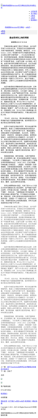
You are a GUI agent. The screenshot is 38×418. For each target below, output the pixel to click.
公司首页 (34, 11)
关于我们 (34, 13)
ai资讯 (33, 16)
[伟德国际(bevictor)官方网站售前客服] (1, 379)
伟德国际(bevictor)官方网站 (14, 27)
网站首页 (4, 401)
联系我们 (34, 20)
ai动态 (33, 18)
